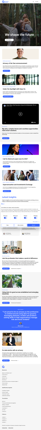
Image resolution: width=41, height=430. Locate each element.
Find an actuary (5, 383)
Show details (35, 221)
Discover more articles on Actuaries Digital (9, 381)
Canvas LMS (4, 374)
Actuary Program (5, 392)
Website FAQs (4, 384)
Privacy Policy (4, 427)
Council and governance (6, 406)
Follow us (4, 414)
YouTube (3, 422)
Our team (3, 409)
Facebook (4, 420)
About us (3, 401)
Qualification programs (7, 387)
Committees (4, 408)
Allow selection (20, 225)
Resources (4, 370)
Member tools (4, 378)
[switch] (15, 218)
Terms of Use (10, 427)
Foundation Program (5, 390)
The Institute (5, 398)
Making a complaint (5, 404)
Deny (7, 225)
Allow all (33, 225)
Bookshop (4, 379)
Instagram (4, 418)
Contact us (4, 411)
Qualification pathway (6, 395)
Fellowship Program (5, 393)
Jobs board (4, 376)
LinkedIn (3, 417)
